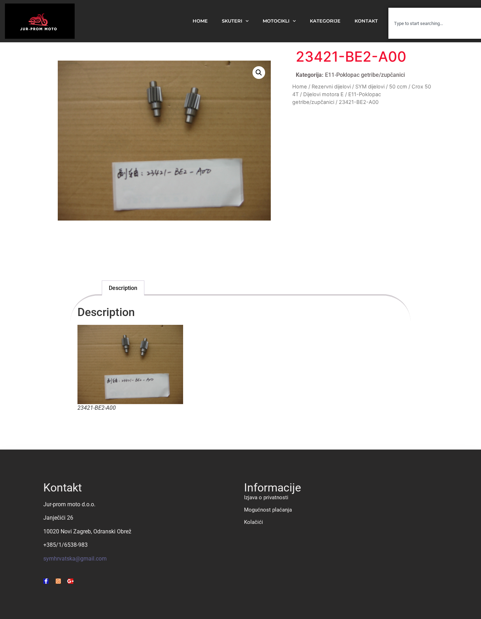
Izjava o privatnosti (266, 497)
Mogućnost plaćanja (268, 510)
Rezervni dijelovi (331, 86)
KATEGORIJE (325, 21)
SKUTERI (232, 21)
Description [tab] (123, 288)
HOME (200, 21)
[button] (258, 72)
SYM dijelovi (370, 86)
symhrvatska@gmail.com (75, 558)
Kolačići (253, 522)
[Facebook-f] (46, 581)
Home (299, 86)
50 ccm (398, 86)
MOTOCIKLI (276, 21)
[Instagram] (58, 581)
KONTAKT (366, 21)
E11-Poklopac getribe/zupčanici (365, 75)
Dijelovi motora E (323, 94)
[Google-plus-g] (70, 581)
